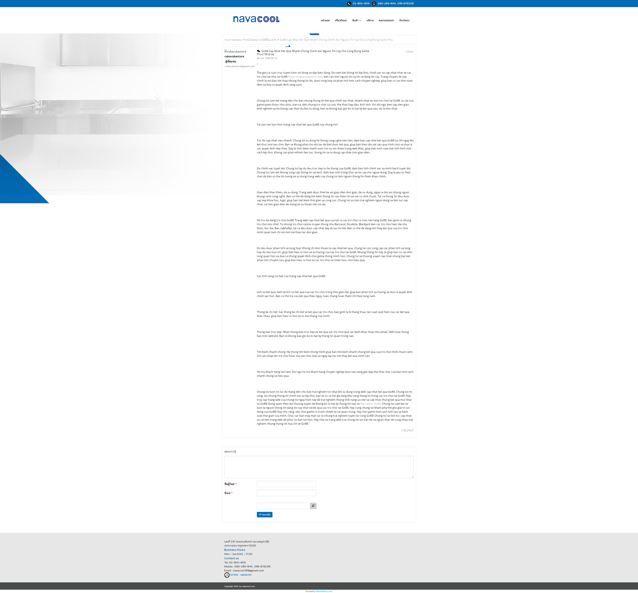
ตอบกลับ (265, 514)
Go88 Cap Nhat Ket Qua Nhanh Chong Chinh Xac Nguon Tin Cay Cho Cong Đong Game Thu (336, 40)
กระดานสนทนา (233, 40)
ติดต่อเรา (404, 20)
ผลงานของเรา (386, 20)
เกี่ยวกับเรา (341, 20)
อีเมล (228, 493)
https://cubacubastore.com (305, 76)
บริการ (370, 20)
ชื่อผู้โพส (230, 484)
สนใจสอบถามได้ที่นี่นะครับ (261, 40)
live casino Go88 (370, 404)
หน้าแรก (325, 20)
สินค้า (355, 20)
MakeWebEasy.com (324, 591)
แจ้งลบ (410, 51)
